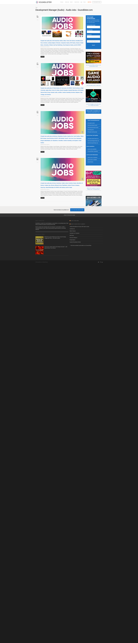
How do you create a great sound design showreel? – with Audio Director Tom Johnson (55, 247)
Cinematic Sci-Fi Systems (74, 233)
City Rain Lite (72, 229)
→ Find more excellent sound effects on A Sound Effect (80, 245)
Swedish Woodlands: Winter (75, 242)
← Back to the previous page (69, 215)
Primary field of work (91, 25)
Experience (89, 34)
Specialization (90, 29)
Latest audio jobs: (75, 220)
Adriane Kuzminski (43, 46)
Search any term (90, 39)
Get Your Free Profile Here (77, 209)
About (84, 2)
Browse (61, 2)
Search (71, 2)
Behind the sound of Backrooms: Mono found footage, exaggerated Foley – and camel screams (55, 237)
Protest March (72, 240)
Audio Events (76, 2)
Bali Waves (72, 235)
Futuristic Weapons (73, 237)
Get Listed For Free (96, 2)
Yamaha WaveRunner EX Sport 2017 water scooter (93, 213)
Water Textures (73, 231)
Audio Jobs (67, 2)
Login (81, 2)
